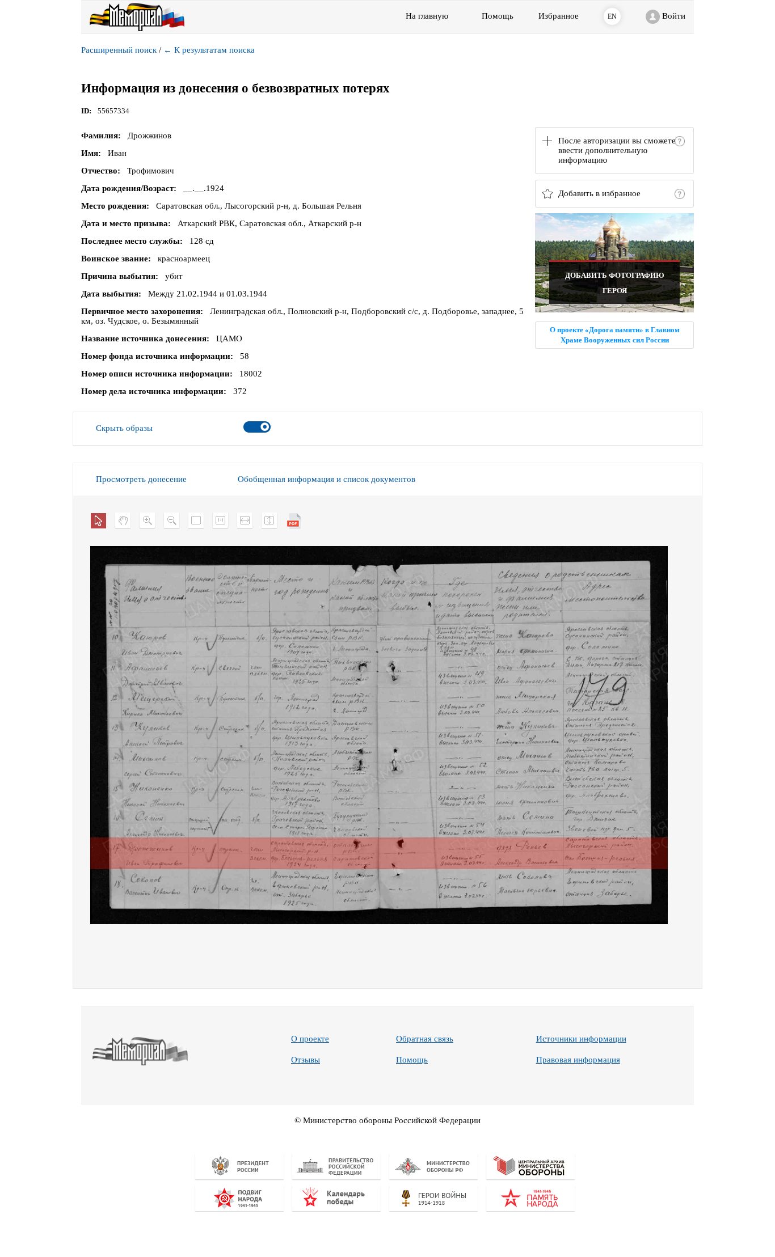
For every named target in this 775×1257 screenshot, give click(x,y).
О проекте (310, 1038)
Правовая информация (578, 1059)
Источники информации (581, 1038)
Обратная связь (424, 1038)
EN (612, 16)
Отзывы (305, 1059)
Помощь (412, 1059)
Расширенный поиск (119, 49)
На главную (427, 15)
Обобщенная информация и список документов (326, 479)
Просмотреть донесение (141, 479)
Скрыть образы (124, 428)
